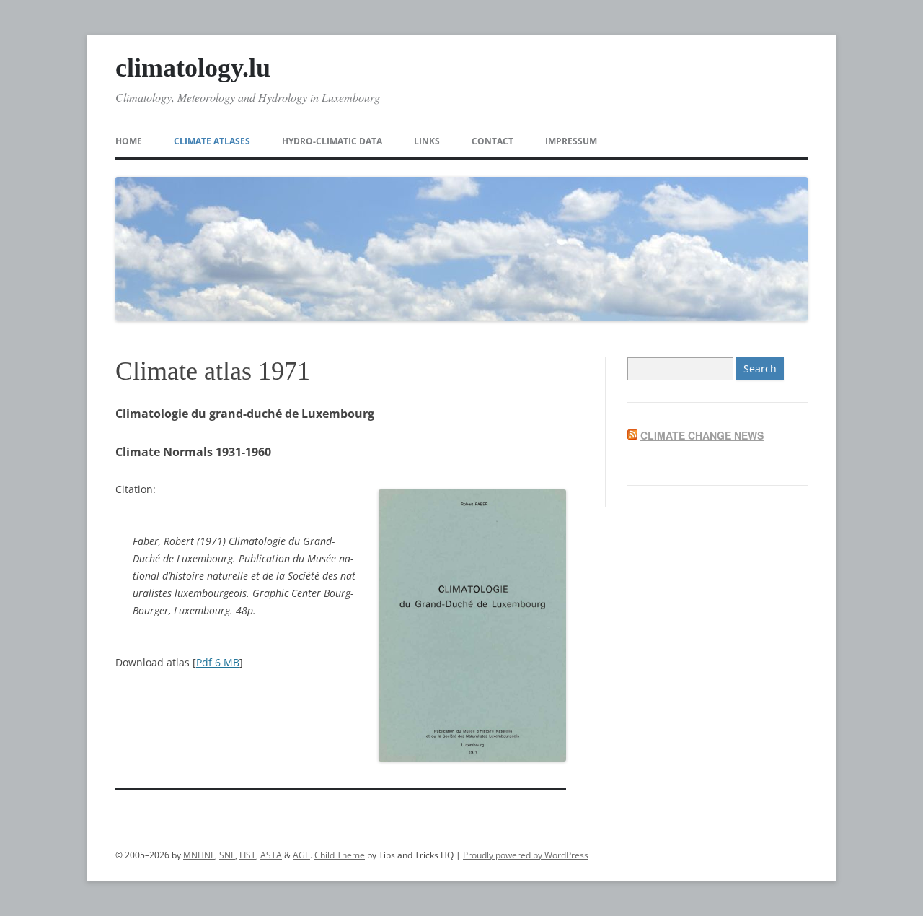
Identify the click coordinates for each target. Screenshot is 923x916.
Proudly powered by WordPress (525, 855)
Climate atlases (212, 141)
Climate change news (702, 435)
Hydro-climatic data (332, 141)
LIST (247, 855)
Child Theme (339, 855)
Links (427, 141)
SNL (227, 855)
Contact (492, 141)
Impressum (571, 141)
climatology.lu (192, 68)
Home (128, 141)
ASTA (271, 855)
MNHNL (199, 855)
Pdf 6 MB (217, 662)
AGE (301, 855)
